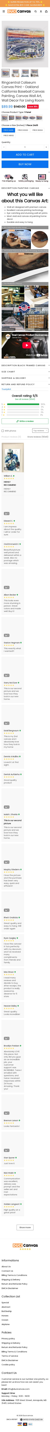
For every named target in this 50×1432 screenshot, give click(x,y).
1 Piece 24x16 (32, 125)
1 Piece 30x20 (23, 130)
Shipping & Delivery (11, 1279)
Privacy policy (8, 1338)
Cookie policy (8, 1364)
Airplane (6, 1324)
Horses (5, 1315)
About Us (6, 1266)
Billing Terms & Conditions (14, 1275)
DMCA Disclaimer (10, 1288)
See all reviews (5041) (25, 399)
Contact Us (7, 1270)
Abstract (6, 1307)
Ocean (5, 1319)
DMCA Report (12, 1419)
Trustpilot (6, 389)
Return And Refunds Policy (14, 1283)
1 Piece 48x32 (8, 135)
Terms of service (10, 1355)
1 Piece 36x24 (37, 130)
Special (5, 1302)
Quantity (6, 142)
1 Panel (27, 112)
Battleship (7, 1311)
